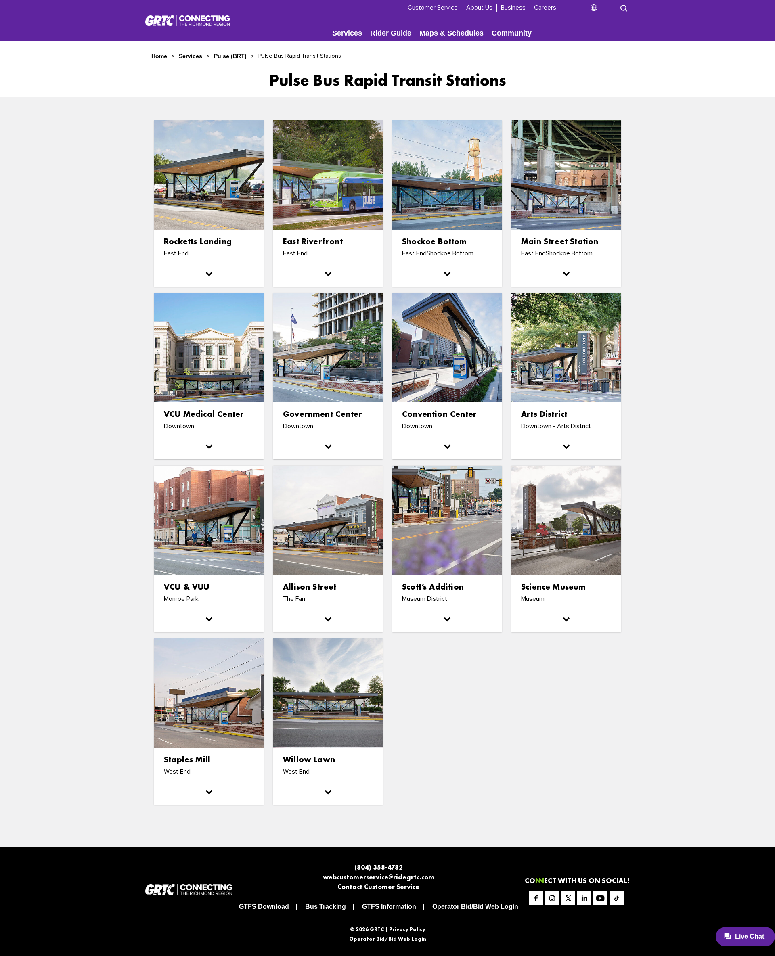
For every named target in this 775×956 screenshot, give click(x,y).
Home (159, 56)
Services (347, 33)
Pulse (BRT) (230, 56)
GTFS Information (389, 906)
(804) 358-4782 (378, 867)
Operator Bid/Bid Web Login (475, 906)
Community (512, 33)
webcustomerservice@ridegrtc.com (378, 877)
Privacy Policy (407, 929)
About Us (479, 8)
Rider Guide (390, 33)
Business (513, 8)
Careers (545, 8)
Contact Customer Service (378, 887)
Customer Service (433, 8)
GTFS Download (264, 906)
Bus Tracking (325, 906)
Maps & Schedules (451, 33)
